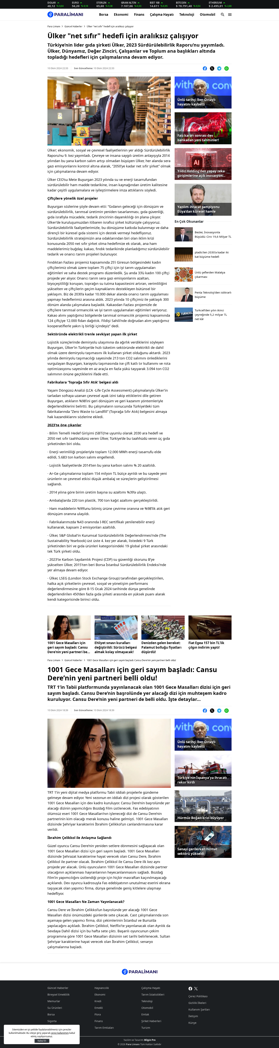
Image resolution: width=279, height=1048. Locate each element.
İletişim (193, 1016)
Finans (139, 14)
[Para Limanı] (65, 14)
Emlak (145, 1014)
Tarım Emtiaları (104, 1027)
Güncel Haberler (73, 26)
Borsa (103, 14)
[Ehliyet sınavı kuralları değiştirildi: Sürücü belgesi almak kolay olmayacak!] (116, 627)
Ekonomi (121, 14)
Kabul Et (42, 1040)
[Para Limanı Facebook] (190, 988)
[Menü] (230, 14)
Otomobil (207, 14)
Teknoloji (186, 14)
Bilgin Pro (149, 1040)
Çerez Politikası (198, 996)
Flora (98, 1014)
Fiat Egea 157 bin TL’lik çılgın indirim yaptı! (206, 645)
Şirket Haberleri (151, 1021)
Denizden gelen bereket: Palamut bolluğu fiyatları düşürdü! (161, 647)
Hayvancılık (102, 988)
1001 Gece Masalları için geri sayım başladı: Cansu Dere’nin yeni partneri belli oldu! (68, 647)
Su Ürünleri (54, 1008)
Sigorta (52, 1021)
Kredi (98, 1001)
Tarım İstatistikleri (152, 994)
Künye (192, 1023)
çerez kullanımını (60, 1033)
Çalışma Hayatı (162, 14)
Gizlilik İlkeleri (197, 1003)
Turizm (145, 1027)
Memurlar (53, 1001)
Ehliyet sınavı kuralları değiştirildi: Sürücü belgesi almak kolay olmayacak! (116, 647)
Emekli (99, 1008)
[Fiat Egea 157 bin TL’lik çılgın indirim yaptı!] (210, 627)
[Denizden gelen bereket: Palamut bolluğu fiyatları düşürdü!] (163, 627)
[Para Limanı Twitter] (196, 988)
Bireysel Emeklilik (58, 994)
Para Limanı (53, 26)
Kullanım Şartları (199, 1009)
